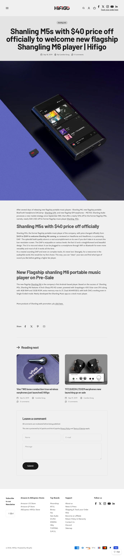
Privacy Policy (65, 428)
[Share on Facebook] (25, 326)
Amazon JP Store (28, 506)
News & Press (71, 506)
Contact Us (70, 522)
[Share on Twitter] (31, 326)
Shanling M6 (36, 284)
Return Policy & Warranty (75, 519)
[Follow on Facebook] (98, 6)
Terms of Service (79, 428)
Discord (68, 525)
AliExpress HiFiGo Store (30, 509)
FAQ (67, 513)
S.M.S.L (53, 531)
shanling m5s (62, 23)
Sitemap (68, 528)
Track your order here (109, 10)
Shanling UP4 (51, 213)
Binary (52, 509)
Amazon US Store (28, 503)
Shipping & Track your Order (76, 509)
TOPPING (54, 528)
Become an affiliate (73, 516)
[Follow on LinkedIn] (116, 6)
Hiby (52, 525)
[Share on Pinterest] (37, 326)
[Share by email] (44, 326)
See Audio (54, 516)
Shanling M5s (73, 219)
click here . (59, 304)
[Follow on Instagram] (107, 6)
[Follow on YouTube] (112, 6)
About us (69, 503)
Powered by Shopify (25, 548)
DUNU (53, 519)
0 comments (79, 55)
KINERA (53, 522)
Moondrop (54, 503)
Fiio (51, 513)
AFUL (52, 506)
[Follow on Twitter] (103, 6)
